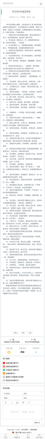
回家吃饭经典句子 (12, 366)
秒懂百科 (17, 437)
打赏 (23, 333)
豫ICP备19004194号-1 (23, 432)
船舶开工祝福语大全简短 (15, 377)
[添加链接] (23, 402)
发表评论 (37, 423)
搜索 (28, 437)
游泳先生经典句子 (12, 380)
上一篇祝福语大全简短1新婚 (12, 340)
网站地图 (33, 429)
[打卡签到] (11, 402)
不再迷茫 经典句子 (12, 370)
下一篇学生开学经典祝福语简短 (34, 340)
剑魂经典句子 (10, 373)
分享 (30, 333)
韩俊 (23, 17)
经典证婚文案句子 (12, 363)
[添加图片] (17, 402)
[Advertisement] (22, 311)
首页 (5, 437)
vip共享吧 (24, 429)
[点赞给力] (29, 402)
